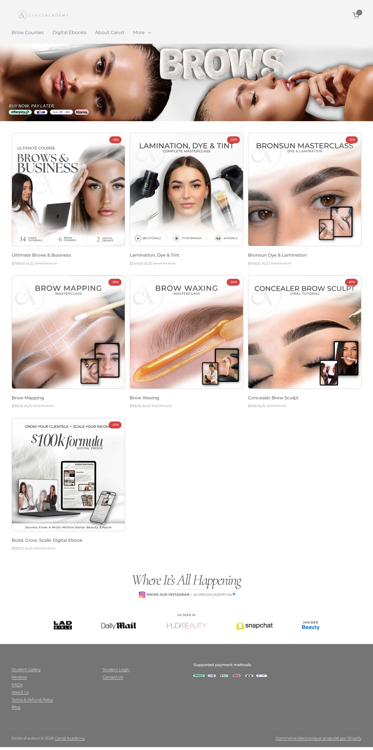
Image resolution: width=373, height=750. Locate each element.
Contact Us (113, 677)
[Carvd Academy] (48, 15)
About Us (20, 692)
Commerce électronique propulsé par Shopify (318, 738)
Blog (16, 707)
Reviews (19, 677)
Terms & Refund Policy (32, 699)
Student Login (116, 669)
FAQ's (17, 684)
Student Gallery (26, 669)
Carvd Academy (70, 738)
